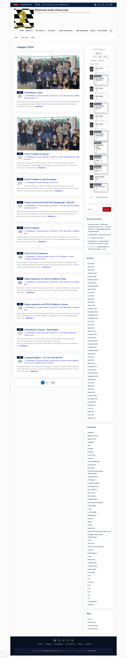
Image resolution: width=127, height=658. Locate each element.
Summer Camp (92, 566)
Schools (92, 30)
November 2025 (93, 280)
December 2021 (93, 399)
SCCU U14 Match (31, 228)
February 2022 (92, 395)
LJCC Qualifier (92, 512)
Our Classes (40, 30)
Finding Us (48, 644)
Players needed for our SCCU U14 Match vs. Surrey (46, 304)
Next (52, 382)
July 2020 (91, 415)
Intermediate (92, 506)
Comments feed (93, 625)
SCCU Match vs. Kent (33, 93)
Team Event (30, 98)
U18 (44, 259)
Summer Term (92, 569)
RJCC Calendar (102, 30)
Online (90, 525)
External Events (72, 333)
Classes (90, 458)
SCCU (42, 363)
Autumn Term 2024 (105, 235)
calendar (90, 452)
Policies (80, 644)
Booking (90, 448)
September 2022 (93, 376)
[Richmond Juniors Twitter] (110, 4)
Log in (90, 619)
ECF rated (64, 96)
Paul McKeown (30, 96)
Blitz (89, 445)
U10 (89, 576)
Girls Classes (92, 496)
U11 (89, 579)
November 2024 (93, 315)
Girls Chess (91, 493)
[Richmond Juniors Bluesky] (95, 4)
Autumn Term (92, 439)
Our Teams (51, 30)
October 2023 (92, 347)
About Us (29, 30)
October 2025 (92, 283)
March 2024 (91, 331)
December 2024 (93, 312)
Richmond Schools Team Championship (95, 536)
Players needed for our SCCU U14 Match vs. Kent (45, 279)
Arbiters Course (93, 436)
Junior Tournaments (65, 30)
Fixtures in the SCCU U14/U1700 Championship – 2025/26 (49, 202)
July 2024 (91, 321)
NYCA (53, 360)
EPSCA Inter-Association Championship (95, 472)
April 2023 (91, 360)
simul (89, 556)
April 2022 (91, 389)
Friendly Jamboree (93, 483)
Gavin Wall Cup (92, 489)
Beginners (91, 442)
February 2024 (92, 334)
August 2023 (92, 354)
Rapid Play (91, 528)
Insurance (89, 644)
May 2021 (91, 411)
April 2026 (91, 270)
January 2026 (92, 276)
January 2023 (92, 370)
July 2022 (91, 383)
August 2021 (92, 405)
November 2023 (93, 344)
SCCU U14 (55, 96)
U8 (89, 595)
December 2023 (93, 341)
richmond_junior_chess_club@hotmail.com (57, 4)
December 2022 (93, 373)
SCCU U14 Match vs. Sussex (36, 154)
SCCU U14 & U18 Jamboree (36, 253)
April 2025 (91, 302)
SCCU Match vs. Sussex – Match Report (41, 330)
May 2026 (91, 267)
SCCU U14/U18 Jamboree (59, 256)
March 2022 (91, 392)
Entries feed (91, 622)
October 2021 (92, 402)
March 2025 (91, 305)
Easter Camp (92, 465)
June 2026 (91, 263)
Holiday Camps (92, 499)
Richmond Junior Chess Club (51, 10)
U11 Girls (91, 582)
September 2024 (93, 318)
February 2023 (92, 366)
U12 (25, 363)
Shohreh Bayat (92, 553)
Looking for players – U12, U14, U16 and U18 (43, 358)
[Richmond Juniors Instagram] (106, 4)
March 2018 (91, 418)
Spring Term (91, 559)
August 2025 (92, 289)
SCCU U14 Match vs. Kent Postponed (40, 179)
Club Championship (94, 461)
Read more (38, 106)
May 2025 (91, 299)
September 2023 (93, 350)
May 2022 (91, 386)
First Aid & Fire (70, 644)
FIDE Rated (91, 480)
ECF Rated (91, 468)
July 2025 (91, 292)
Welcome (91, 605)
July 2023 (91, 357)
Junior (90, 509)
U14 (36, 98)
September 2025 (93, 286)
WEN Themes (92, 651)
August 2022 (92, 379)
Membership (92, 515)
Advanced (91, 432)
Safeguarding (59, 644)
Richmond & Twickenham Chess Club (99, 531)
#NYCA (38, 363)
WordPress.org (92, 629)
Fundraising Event (93, 486)
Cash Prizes (91, 455)
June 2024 (91, 325)
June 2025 (91, 296)
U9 (89, 598)
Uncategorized (92, 601)
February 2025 (92, 308)
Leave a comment (43, 96)
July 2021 (91, 408)
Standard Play (92, 563)
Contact (40, 644)
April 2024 (91, 328)
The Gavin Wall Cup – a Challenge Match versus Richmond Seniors (99, 229)
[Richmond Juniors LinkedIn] (99, 4)
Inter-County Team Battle (95, 502)
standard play (71, 157)
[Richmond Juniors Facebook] (103, 4)
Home (22, 30)
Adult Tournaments (82, 30)
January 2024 (92, 337)
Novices (90, 518)
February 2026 (92, 273)
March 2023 (91, 363)
